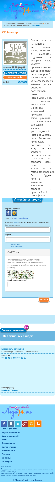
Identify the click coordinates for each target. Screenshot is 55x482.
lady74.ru (3, 471)
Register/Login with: (12, 208)
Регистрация (15, 244)
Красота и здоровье (34, 23)
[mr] (31, 421)
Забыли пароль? (17, 246)
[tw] (18, 421)
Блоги (4, 439)
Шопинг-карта (8, 450)
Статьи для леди (9, 428)
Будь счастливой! (10, 435)
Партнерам (7, 461)
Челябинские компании (14, 23)
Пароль (8, 234)
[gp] (24, 421)
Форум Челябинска (11, 432)
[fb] (4, 421)
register (16, 222)
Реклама (6, 454)
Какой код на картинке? (17, 280)
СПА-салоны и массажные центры (26, 24)
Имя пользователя (12, 225)
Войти (44, 299)
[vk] (11, 421)
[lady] (27, 412)
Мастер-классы (9, 446)
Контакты (6, 457)
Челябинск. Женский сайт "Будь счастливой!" (20, 11)
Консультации (8, 443)
